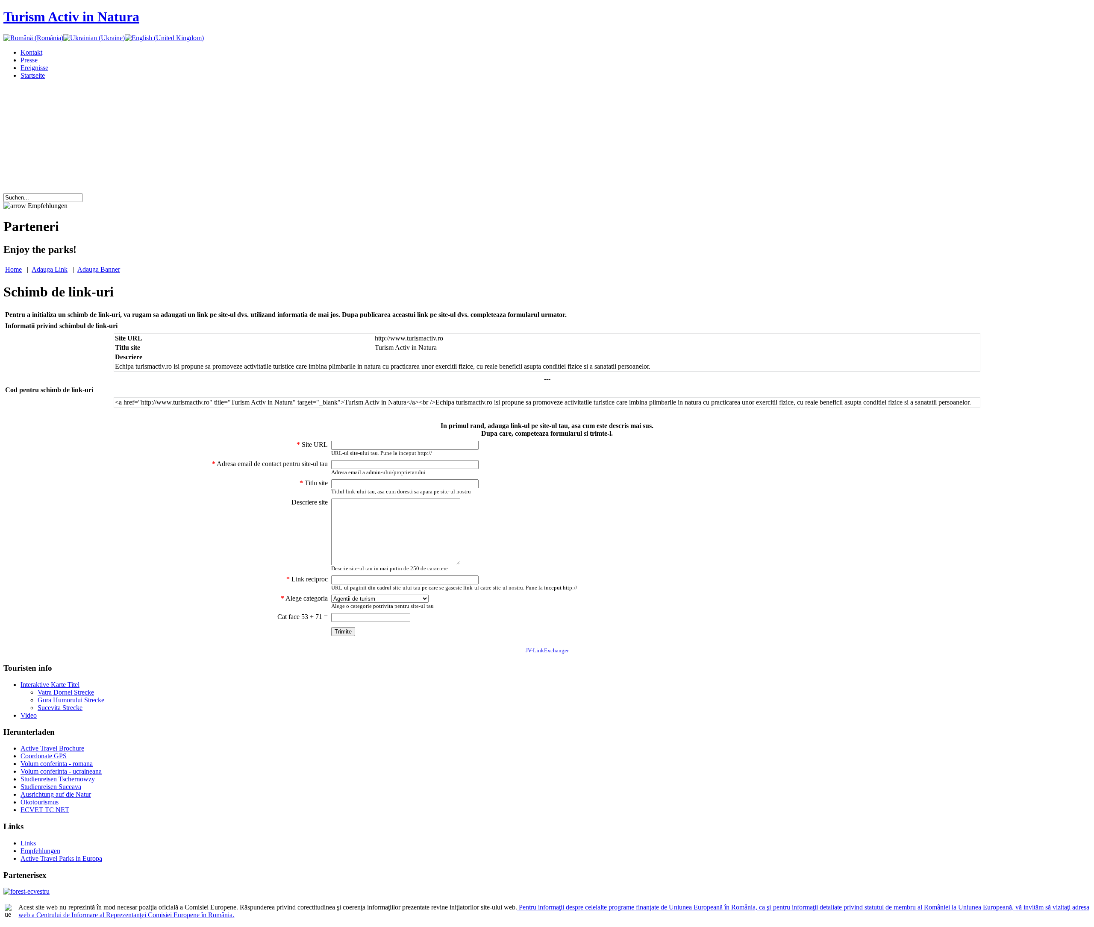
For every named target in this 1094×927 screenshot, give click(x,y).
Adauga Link (50, 269)
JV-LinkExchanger (547, 650)
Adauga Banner (98, 269)
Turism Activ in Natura (71, 16)
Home (13, 269)
